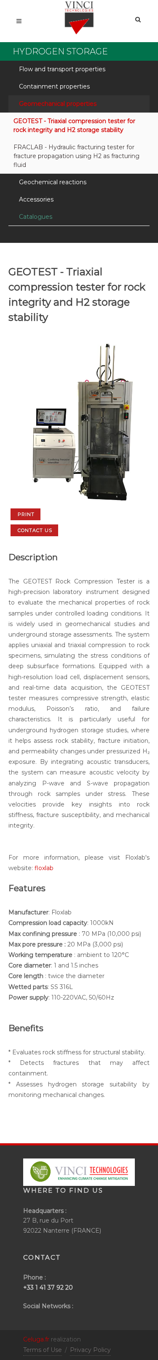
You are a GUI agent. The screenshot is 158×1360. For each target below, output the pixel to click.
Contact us (35, 530)
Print (26, 514)
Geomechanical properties (57, 104)
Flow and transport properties (62, 69)
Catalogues (35, 216)
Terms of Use (42, 1350)
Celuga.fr (36, 1339)
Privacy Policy (90, 1350)
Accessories (36, 199)
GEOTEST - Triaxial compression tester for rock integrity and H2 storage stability (74, 125)
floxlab (44, 868)
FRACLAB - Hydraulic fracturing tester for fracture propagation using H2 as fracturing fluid (76, 156)
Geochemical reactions (52, 182)
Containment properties (54, 86)
